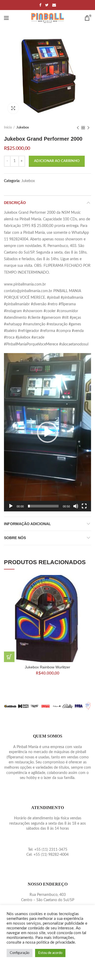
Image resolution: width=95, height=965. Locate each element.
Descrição (15, 203)
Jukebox (22, 127)
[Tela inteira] (84, 506)
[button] (47, 432)
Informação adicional (27, 524)
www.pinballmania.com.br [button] (25, 284)
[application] (47, 432)
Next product (88, 127)
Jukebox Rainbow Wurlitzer (47, 667)
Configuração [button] (19, 953)
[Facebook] (40, 5)
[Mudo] (75, 506)
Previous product (77, 127)
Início (8, 127)
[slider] (43, 506)
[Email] (54, 5)
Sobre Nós (15, 538)
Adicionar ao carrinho (56, 161)
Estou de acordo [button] (50, 953)
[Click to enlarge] (13, 108)
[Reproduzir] (10, 506)
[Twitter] (46, 5)
